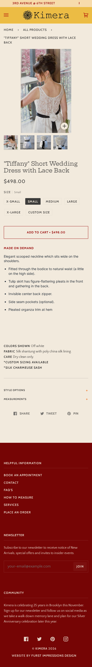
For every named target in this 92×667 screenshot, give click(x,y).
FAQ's (8, 490)
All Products (35, 30)
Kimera (41, 648)
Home (8, 30)
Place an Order (17, 512)
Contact (11, 482)
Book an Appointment (23, 475)
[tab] (46, 390)
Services (11, 505)
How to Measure (18, 497)
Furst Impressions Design (53, 655)
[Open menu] (11, 15)
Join (80, 566)
